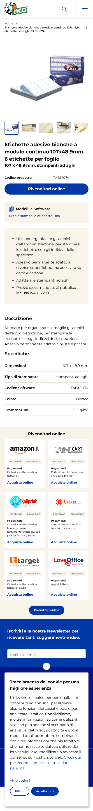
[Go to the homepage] (16, 10)
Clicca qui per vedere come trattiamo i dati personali (45, 762)
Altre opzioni (20, 780)
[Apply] (64, 9)
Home (9, 23)
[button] (12, 128)
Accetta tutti (45, 791)
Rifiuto (19, 791)
